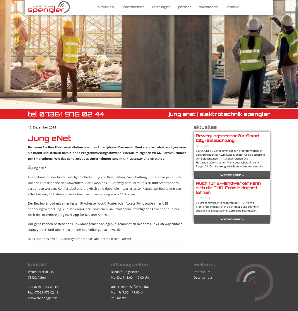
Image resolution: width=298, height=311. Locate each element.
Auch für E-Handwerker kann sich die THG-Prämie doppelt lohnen (228, 188)
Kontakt (232, 7)
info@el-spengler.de (43, 298)
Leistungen (161, 7)
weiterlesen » (232, 175)
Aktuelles (106, 7)
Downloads (208, 7)
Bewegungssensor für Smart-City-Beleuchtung (229, 138)
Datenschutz (203, 277)
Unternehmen (133, 7)
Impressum (202, 272)
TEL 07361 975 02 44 (66, 114)
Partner (184, 7)
